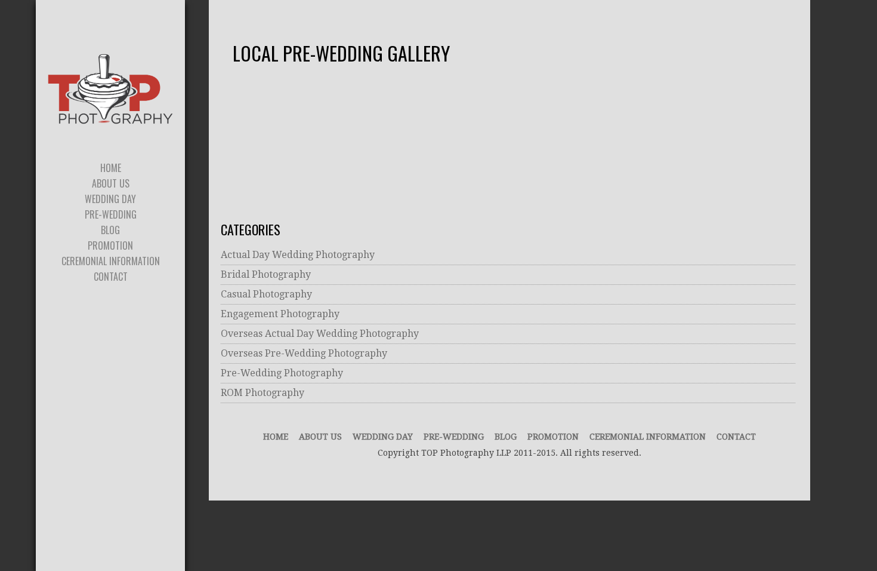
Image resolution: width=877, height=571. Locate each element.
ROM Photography (262, 392)
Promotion (553, 436)
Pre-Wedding (454, 436)
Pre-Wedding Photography (282, 373)
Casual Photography (266, 294)
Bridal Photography (266, 274)
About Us (320, 436)
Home (275, 436)
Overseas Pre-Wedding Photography (304, 353)
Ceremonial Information (647, 436)
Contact (736, 436)
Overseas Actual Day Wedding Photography (320, 333)
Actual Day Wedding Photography (298, 254)
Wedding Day (383, 436)
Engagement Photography (280, 314)
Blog (506, 436)
